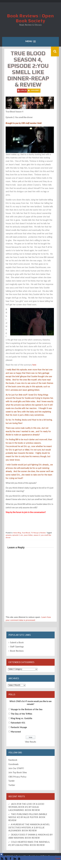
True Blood (26, 533)
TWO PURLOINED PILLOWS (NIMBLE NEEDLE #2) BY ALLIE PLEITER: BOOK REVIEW (27, 817)
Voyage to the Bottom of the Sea (26, 709)
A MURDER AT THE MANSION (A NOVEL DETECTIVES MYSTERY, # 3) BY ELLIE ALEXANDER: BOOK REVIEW (29, 827)
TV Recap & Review (38, 533)
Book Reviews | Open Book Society (30, 18)
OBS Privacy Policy (17, 777)
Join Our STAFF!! (16, 768)
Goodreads (13, 764)
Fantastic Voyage (19, 727)
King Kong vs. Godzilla (21, 718)
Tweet (57, 859)
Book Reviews (17, 651)
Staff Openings (17, 647)
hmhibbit (35, 90)
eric (21, 535)
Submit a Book (17, 643)
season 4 (37, 535)
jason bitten (28, 535)
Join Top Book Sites (17, 772)
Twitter (11, 785)
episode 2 (16, 535)
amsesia (8, 535)
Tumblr (11, 781)
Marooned (16, 732)
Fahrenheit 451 (18, 723)
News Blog (17, 533)
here (34, 365)
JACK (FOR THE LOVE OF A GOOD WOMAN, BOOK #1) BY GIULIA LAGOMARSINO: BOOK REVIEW (26, 807)
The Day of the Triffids (21, 714)
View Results (30, 742)
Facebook (12, 760)
